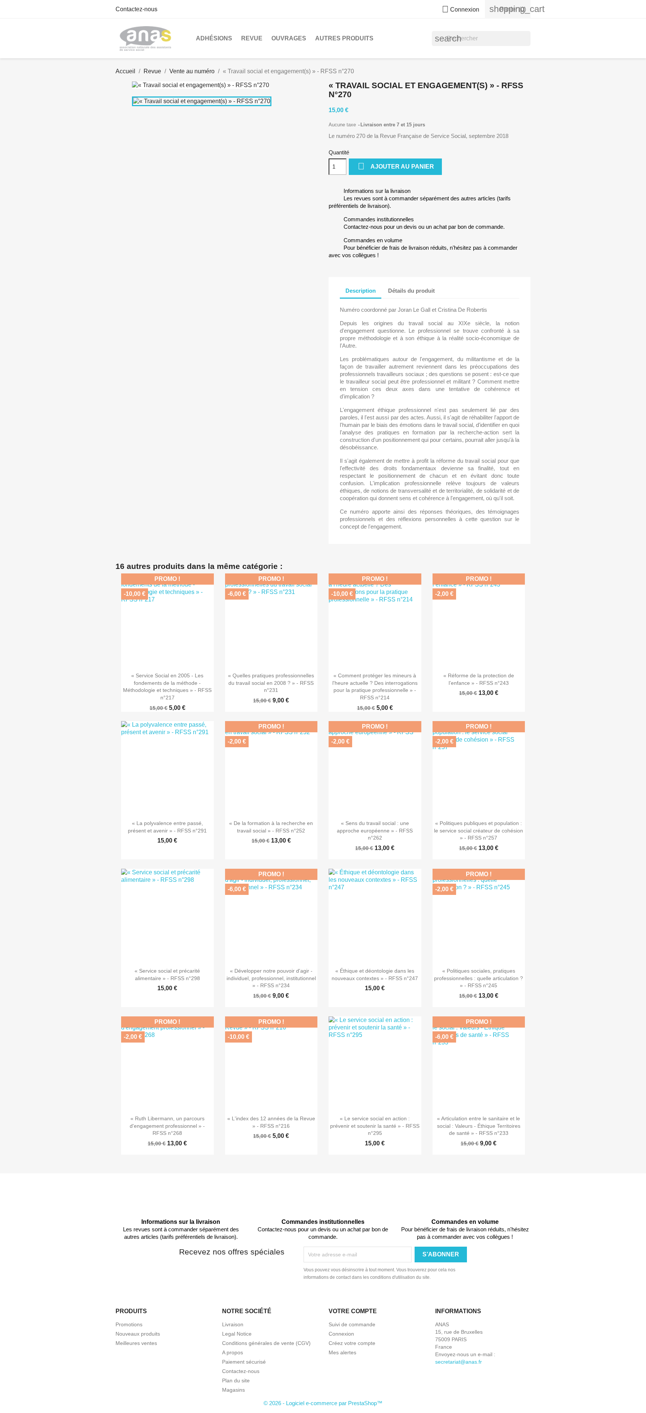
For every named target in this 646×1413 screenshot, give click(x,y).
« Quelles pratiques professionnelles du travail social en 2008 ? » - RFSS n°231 (271, 682)
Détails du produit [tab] (411, 290)
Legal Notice (237, 1334)
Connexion (341, 1334)
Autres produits (344, 38)
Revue (251, 38)
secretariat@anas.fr (458, 1362)
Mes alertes (342, 1352)
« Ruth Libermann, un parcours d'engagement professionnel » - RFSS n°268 (167, 1125)
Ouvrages (288, 38)
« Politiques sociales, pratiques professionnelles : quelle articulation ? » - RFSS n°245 (478, 978)
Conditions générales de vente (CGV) (266, 1343)
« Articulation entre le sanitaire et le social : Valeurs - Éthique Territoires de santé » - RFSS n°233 (478, 1125)
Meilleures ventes (136, 1343)
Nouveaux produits (138, 1334)
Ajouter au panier (396, 166)
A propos (232, 1352)
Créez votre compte (352, 1343)
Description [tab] (360, 290)
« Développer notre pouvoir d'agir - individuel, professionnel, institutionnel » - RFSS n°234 (271, 978)
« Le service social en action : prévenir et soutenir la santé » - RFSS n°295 (374, 1125)
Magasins (233, 1390)
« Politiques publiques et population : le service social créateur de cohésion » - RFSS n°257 (478, 830)
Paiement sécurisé (244, 1362)
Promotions (129, 1324)
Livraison (232, 1324)
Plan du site (236, 1380)
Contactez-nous (136, 9)
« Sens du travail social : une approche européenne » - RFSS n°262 (375, 830)
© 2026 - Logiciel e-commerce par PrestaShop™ (323, 1403)
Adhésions (214, 38)
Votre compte (353, 1311)
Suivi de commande (352, 1324)
